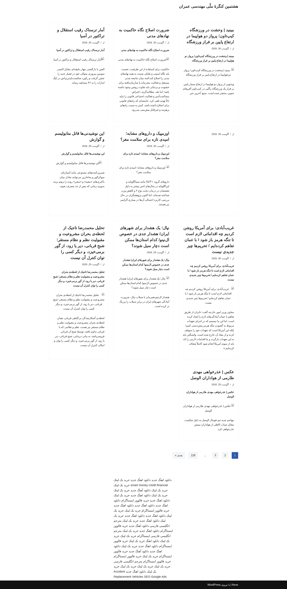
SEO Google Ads (155, 576)
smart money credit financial (149, 485)
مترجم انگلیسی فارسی (128, 561)
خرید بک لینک (122, 480)
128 (193, 455)
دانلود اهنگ (152, 541)
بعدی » (179, 455)
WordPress (214, 584)
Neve (235, 584)
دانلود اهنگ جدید (161, 480)
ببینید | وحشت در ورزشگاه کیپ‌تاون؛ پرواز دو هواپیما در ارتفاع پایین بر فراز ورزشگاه (210, 36)
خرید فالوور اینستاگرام (135, 500)
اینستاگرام (143, 536)
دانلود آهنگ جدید (141, 490)
